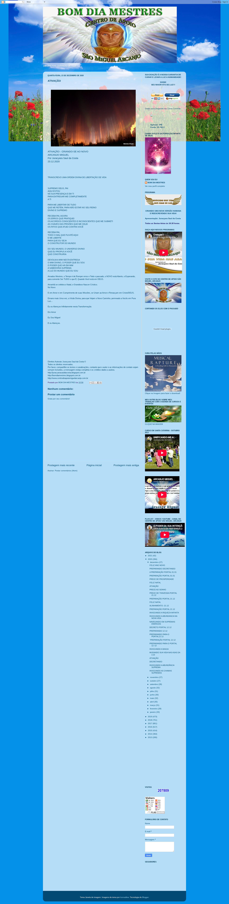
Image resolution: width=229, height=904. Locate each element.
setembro (154, 684)
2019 (150, 717)
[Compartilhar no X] (95, 382)
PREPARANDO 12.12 (158, 631)
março (153, 705)
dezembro (154, 562)
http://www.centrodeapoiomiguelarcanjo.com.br (68, 378)
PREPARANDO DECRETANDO (162, 569)
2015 (150, 731)
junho (152, 695)
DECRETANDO (155, 662)
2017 (150, 723)
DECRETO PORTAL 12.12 (160, 627)
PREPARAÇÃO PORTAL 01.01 (162, 576)
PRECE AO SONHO (157, 590)
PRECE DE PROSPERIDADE (161, 579)
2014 (150, 734)
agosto (153, 688)
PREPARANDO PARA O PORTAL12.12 (159, 635)
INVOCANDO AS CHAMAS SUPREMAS (160, 672)
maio (152, 698)
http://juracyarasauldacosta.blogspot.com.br (66, 373)
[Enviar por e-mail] (90, 382)
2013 (150, 737)
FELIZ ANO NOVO (157, 565)
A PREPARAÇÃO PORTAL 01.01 (163, 572)
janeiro (153, 712)
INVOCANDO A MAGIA (159, 649)
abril (152, 702)
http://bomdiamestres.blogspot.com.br (64, 375)
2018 (150, 720)
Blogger (145, 897)
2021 (150, 556)
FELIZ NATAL (155, 583)
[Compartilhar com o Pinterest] (100, 382)
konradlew (124, 897)
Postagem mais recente (61, 465)
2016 (150, 727)
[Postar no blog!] (93, 382)
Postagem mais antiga (126, 465)
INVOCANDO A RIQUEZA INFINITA (164, 613)
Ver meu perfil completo (155, 186)
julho (152, 691)
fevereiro (154, 709)
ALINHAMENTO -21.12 (159, 606)
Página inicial (94, 465)
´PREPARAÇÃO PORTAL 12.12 (162, 640)
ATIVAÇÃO (153, 586)
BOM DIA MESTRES (156, 183)
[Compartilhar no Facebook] (98, 382)
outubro (153, 681)
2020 (150, 559)
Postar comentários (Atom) (66, 471)
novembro (154, 677)
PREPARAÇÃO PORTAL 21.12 (162, 599)
